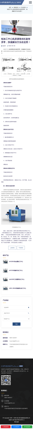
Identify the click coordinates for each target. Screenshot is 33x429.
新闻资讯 (16, 7)
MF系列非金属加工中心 (21, 233)
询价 (16, 324)
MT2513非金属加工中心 (16, 261)
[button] (31, 2)
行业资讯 (23, 7)
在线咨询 (17, 427)
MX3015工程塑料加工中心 (16, 279)
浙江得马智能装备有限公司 (23, 418)
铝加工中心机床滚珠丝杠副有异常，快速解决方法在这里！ (17, 10)
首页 (10, 7)
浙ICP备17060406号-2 (18, 420)
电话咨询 (6, 427)
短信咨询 (28, 427)
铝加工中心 (6, 49)
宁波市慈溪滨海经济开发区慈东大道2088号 (16, 408)
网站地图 (16, 422)
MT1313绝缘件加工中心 (16, 270)
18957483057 (13, 338)
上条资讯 (12, 248)
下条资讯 (21, 248)
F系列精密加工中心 (7, 233)
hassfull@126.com (14, 341)
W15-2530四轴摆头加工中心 (17, 288)
